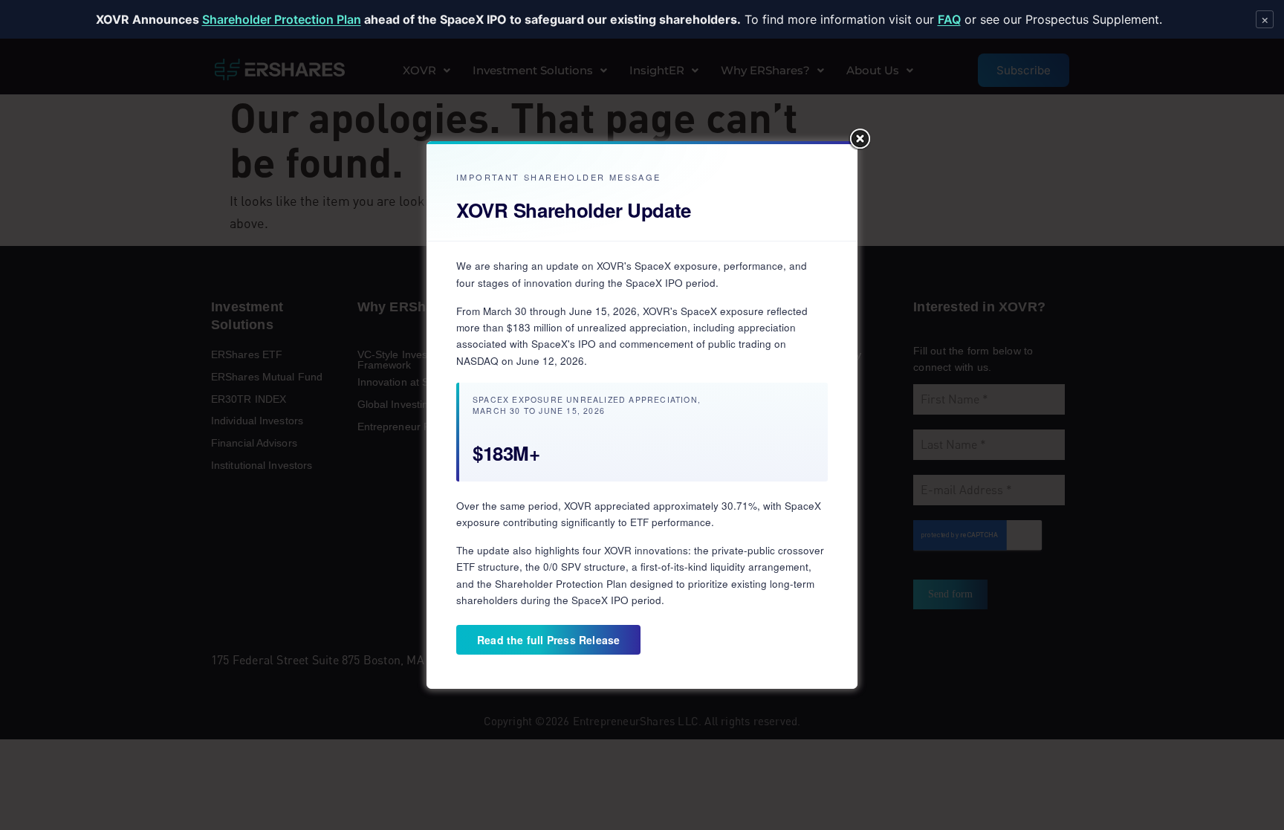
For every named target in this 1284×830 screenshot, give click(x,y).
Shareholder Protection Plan (281, 19)
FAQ (949, 19)
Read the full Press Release (548, 639)
